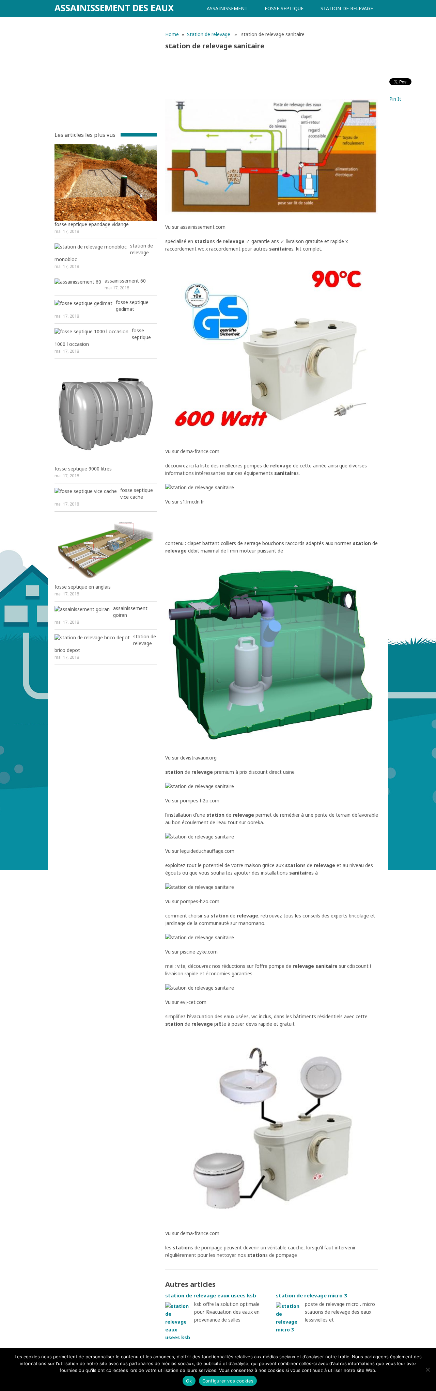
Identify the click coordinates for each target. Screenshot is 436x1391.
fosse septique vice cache (136, 493)
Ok (189, 1381)
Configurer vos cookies (228, 1381)
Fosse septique (284, 8)
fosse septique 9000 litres (83, 468)
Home (172, 34)
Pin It (395, 99)
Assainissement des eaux (114, 8)
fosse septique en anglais (82, 586)
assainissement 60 (125, 280)
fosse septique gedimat (132, 305)
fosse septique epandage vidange (91, 224)
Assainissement (227, 8)
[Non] (427, 1369)
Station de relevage (347, 8)
